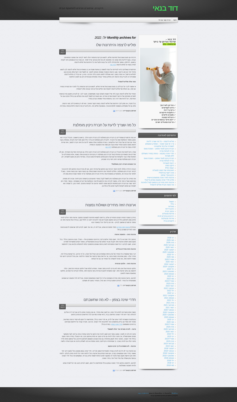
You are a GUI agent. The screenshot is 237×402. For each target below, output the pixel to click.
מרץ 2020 (170, 327)
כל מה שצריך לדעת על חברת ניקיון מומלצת (104, 125)
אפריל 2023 (169, 281)
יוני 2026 (170, 238)
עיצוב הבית (119, 370)
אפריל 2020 (169, 324)
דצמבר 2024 (169, 264)
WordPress (175, 393)
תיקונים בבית (169, 221)
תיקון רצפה (169, 165)
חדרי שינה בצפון (116, 324)
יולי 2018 (170, 360)
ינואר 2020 (170, 332)
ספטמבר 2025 (168, 252)
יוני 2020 (170, 319)
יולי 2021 (170, 300)
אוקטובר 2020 (168, 312)
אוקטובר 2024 (168, 266)
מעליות (171, 206)
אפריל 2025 (169, 259)
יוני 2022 (170, 293)
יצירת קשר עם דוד (164, 20)
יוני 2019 (170, 336)
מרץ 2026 (170, 242)
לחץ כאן (113, 65)
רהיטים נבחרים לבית (166, 216)
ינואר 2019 (170, 346)
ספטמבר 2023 (168, 271)
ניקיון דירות (119, 111)
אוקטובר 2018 (168, 353)
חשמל (171, 202)
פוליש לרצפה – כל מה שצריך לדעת (160, 141)
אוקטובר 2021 (168, 295)
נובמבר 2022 (169, 288)
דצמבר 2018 (169, 348)
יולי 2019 (170, 334)
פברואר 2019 (169, 344)
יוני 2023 (170, 276)
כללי (121, 285)
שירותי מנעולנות (167, 218)
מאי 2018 (170, 365)
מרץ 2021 (170, 303)
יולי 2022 (170, 291)
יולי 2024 (170, 269)
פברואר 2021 (169, 305)
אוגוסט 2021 (169, 298)
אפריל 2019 (169, 339)
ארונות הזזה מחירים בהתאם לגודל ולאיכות (157, 182)
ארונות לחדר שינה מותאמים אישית (160, 177)
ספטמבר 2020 (168, 315)
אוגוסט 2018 (169, 358)
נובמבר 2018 (169, 351)
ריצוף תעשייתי (168, 163)
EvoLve (146, 393)
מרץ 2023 (170, 283)
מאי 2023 (170, 279)
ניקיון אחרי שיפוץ (167, 175)
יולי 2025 (170, 255)
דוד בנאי (165, 8)
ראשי (175, 20)
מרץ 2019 (170, 341)
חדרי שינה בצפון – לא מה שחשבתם (110, 300)
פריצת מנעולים (168, 214)
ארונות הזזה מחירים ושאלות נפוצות (110, 205)
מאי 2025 (170, 257)
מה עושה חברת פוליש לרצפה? (162, 185)
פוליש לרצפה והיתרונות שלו (116, 45)
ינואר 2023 (170, 286)
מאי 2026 (170, 240)
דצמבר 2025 (169, 250)
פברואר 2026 (169, 245)
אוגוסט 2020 (169, 317)
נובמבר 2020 (169, 310)
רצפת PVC (169, 168)
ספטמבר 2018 (168, 356)
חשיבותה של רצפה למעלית (163, 170)
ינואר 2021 (170, 307)
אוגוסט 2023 (169, 274)
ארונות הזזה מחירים (123, 227)
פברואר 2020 (169, 329)
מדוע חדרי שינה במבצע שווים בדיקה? (159, 180)
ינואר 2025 (170, 262)
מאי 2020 (170, 322)
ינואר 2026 (170, 247)
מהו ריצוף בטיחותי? (166, 173)
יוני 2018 (170, 363)
